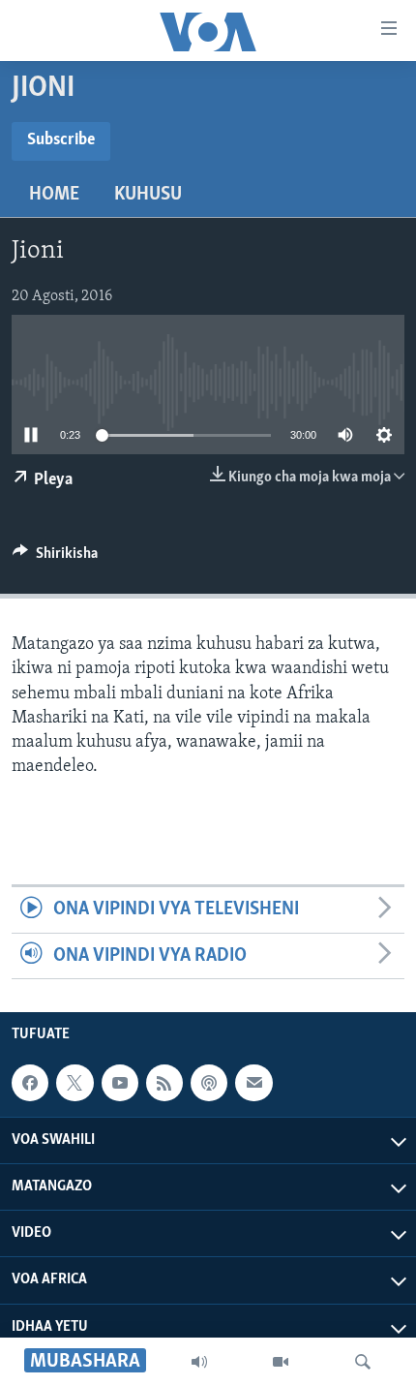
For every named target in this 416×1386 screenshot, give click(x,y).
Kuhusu (148, 194)
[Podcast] (209, 1082)
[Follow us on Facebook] (30, 1082)
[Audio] (199, 1362)
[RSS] (164, 1082)
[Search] (363, 1362)
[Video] (281, 1362)
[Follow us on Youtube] (120, 1082)
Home (54, 194)
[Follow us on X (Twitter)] (74, 1082)
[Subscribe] (253, 1082)
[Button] (55, 557)
